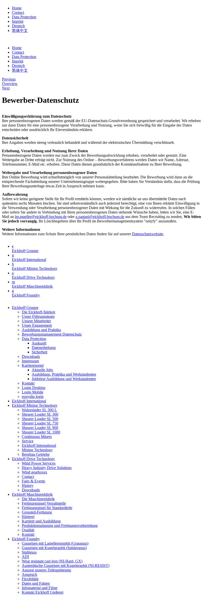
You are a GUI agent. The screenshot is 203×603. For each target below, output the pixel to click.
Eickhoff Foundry (26, 295)
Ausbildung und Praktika (41, 330)
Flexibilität (30, 579)
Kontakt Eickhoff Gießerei (42, 592)
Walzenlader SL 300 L (39, 410)
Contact (18, 12)
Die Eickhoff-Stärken (38, 312)
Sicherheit (39, 352)
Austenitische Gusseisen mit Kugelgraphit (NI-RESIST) (65, 565)
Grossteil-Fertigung (37, 512)
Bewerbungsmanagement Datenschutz (52, 334)
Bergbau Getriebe (36, 454)
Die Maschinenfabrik (38, 499)
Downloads (31, 356)
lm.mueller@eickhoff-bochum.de (41, 217)
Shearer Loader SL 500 (40, 419)
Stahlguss (29, 552)
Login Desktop (33, 388)
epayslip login (33, 396)
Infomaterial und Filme (39, 588)
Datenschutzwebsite (147, 234)
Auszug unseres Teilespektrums (46, 570)
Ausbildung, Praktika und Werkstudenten (64, 374)
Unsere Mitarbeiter (36, 321)
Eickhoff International (29, 260)
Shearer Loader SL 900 (40, 428)
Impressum (30, 361)
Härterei (28, 517)
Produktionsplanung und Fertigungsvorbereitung (60, 525)
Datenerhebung (44, 347)
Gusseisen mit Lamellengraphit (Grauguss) (55, 543)
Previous (9, 79)
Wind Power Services (38, 463)
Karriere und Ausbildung (41, 521)
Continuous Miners (37, 436)
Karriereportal (33, 365)
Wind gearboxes (34, 472)
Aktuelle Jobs (42, 370)
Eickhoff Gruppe (25, 251)
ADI (25, 557)
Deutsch (18, 26)
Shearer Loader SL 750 (40, 423)
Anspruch (29, 574)
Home (17, 8)
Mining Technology (37, 450)
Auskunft (39, 343)
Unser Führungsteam (38, 316)
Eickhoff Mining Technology (34, 268)
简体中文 (20, 30)
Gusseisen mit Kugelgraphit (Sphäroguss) (54, 548)
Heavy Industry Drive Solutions (47, 468)
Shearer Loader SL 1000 (41, 432)
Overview (10, 84)
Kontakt (28, 383)
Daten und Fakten (36, 583)
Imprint (17, 21)
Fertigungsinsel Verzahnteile (44, 503)
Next (6, 88)
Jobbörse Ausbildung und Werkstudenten (64, 379)
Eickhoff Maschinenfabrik (32, 286)
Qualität (28, 530)
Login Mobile (32, 392)
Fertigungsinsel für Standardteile (47, 508)
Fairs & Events (33, 481)
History (27, 485)
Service (27, 441)
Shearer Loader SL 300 (40, 414)
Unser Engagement (37, 325)
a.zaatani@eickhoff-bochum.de (100, 217)
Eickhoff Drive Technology (33, 277)
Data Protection (24, 17)
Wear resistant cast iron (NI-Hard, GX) (52, 561)
